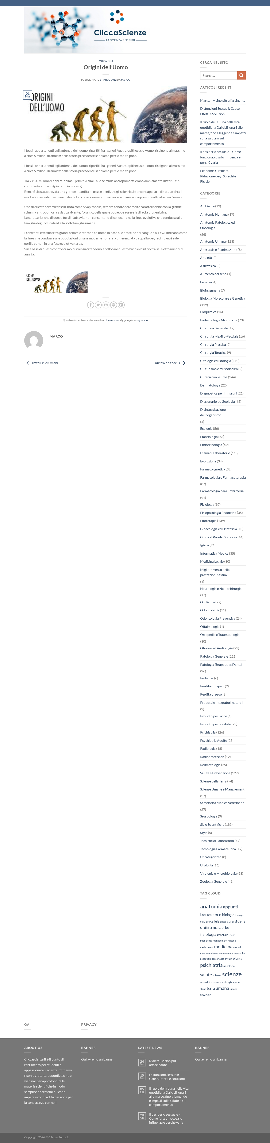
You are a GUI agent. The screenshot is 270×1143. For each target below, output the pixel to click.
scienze (232, 974)
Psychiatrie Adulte (213, 740)
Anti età (206, 257)
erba (218, 928)
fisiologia (208, 934)
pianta (237, 958)
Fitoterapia (208, 521)
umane (233, 988)
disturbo (210, 928)
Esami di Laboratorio (215, 453)
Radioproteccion (212, 757)
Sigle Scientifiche (212, 824)
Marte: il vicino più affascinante (222, 100)
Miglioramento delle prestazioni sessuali (215, 572)
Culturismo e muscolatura (219, 369)
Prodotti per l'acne (213, 716)
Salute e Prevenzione (215, 773)
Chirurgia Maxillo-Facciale (219, 336)
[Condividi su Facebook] (90, 304)
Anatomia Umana (213, 241)
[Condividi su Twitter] (98, 304)
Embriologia (209, 437)
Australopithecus (168, 363)
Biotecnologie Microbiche (218, 320)
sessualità (205, 982)
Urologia (206, 865)
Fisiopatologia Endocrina (218, 513)
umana (222, 988)
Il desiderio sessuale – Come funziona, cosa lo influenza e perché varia (220, 157)
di (202, 927)
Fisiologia (207, 504)
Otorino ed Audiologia (216, 648)
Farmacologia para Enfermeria (222, 491)
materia (232, 940)
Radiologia (208, 748)
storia (203, 989)
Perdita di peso (211, 694)
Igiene (204, 545)
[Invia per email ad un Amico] (106, 304)
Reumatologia (210, 765)
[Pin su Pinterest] (113, 304)
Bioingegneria (210, 290)
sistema (216, 982)
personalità (218, 958)
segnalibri (142, 320)
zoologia (205, 995)
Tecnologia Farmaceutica (218, 849)
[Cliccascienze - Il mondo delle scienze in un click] (98, 29)
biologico (240, 915)
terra (211, 988)
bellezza (206, 282)
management (220, 940)
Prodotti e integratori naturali (221, 702)
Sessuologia (208, 816)
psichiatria (211, 965)
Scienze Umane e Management (222, 789)
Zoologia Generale (213, 881)
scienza (217, 975)
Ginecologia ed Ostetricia (218, 529)
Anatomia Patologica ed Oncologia (217, 225)
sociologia (227, 982)
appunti (230, 906)
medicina (223, 946)
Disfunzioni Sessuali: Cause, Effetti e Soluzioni (220, 111)
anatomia (211, 906)
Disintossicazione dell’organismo (213, 412)
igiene (232, 935)
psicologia (229, 966)
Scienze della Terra (213, 781)
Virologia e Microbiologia (218, 873)
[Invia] (241, 75)
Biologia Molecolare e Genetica (222, 298)
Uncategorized (210, 857)
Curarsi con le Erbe (213, 377)
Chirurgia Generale (214, 328)
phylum (228, 958)
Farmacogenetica (212, 469)
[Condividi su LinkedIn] (121, 304)
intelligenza (206, 940)
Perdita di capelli (212, 686)
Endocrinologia (211, 445)
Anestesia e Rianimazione (218, 249)
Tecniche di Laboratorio (217, 841)
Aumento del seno (213, 274)
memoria (237, 947)
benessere (210, 914)
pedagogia (205, 958)
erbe (225, 927)
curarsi (232, 921)
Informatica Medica (214, 553)
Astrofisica (208, 266)
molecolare (215, 953)
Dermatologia (210, 385)
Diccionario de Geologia (217, 401)
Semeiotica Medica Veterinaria (222, 803)
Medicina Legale (212, 561)
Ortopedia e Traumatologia (219, 634)
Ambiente (207, 206)
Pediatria (206, 678)
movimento (227, 953)
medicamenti (206, 947)
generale (222, 934)
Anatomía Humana (214, 214)
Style (203, 833)
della (242, 921)
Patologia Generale (214, 656)
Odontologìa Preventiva (217, 618)
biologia (228, 914)
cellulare (205, 921)
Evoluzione (106, 60)
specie (236, 982)
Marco (125, 79)
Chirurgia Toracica (213, 352)
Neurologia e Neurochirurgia (221, 588)
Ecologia (206, 428)
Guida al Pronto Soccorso (218, 537)
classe (223, 921)
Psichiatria (208, 732)
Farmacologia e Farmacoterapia (223, 477)
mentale (204, 953)
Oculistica (207, 602)
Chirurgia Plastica (213, 344)
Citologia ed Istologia (215, 361)
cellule (214, 921)
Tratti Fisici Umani (44, 363)
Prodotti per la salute (215, 724)
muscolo (239, 953)
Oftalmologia (209, 626)
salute (206, 974)
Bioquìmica (208, 312)
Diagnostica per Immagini (218, 393)
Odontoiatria (209, 610)
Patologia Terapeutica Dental (221, 664)
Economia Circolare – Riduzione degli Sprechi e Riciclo (218, 176)
